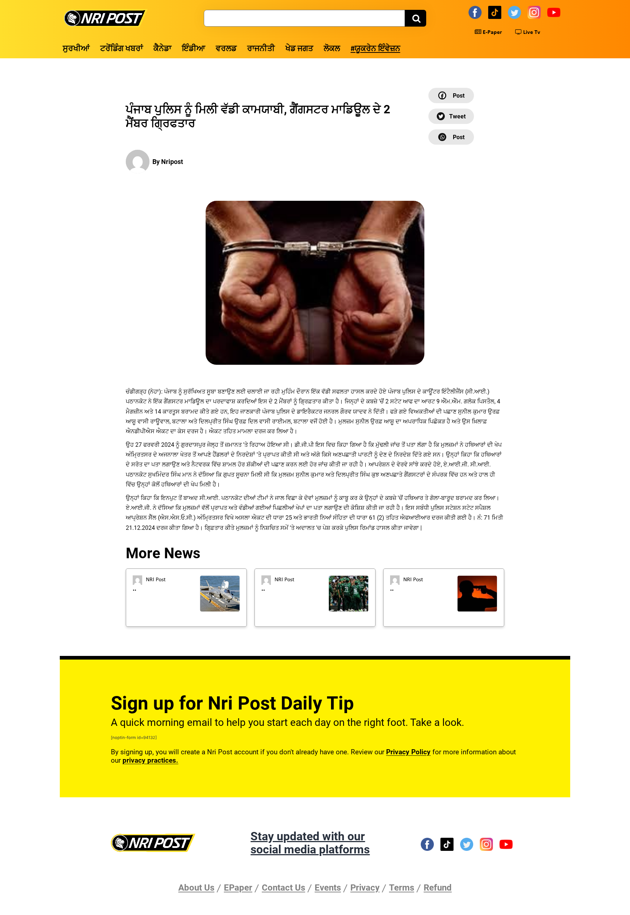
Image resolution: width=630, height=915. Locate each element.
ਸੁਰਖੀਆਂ (76, 49)
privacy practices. (150, 760)
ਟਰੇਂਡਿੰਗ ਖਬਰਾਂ (121, 49)
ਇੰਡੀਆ (193, 49)
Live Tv (531, 32)
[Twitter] (515, 12)
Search (415, 18)
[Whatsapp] (451, 137)
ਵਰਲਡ (226, 49)
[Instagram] (535, 12)
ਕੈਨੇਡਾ (162, 49)
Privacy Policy (408, 752)
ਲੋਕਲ (332, 49)
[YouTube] (555, 12)
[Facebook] (476, 12)
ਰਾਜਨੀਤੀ (261, 49)
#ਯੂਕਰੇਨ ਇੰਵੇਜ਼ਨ (375, 49)
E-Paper (491, 32)
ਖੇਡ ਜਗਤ (299, 49)
